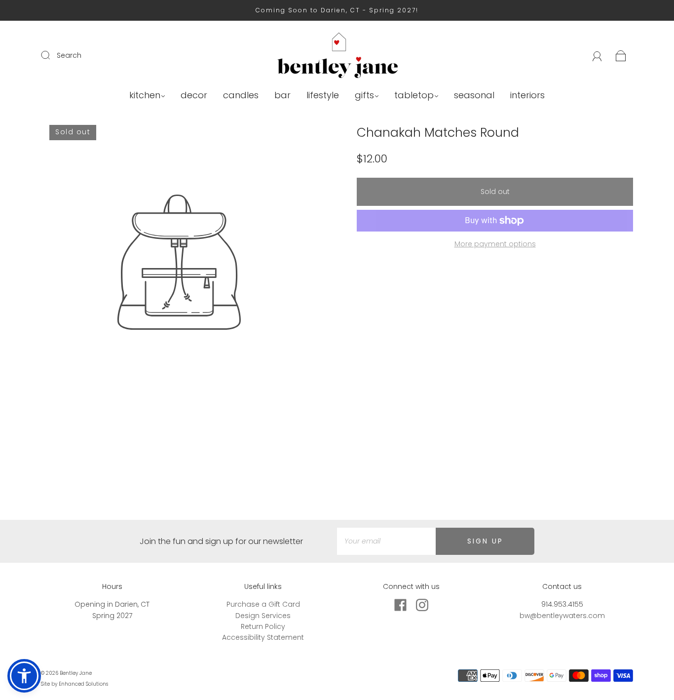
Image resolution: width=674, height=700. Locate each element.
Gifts (364, 95)
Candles (241, 95)
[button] (24, 675)
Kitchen (144, 95)
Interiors (527, 95)
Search (69, 55)
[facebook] (400, 605)
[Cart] (621, 55)
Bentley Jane (76, 673)
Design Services (263, 616)
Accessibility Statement (263, 637)
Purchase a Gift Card (263, 604)
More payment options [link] (495, 244)
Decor (194, 95)
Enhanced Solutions (83, 684)
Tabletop (414, 95)
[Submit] (52, 55)
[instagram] (422, 605)
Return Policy (263, 626)
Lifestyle (322, 95)
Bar (282, 95)
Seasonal (474, 95)
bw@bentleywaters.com (562, 616)
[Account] (597, 55)
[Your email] (386, 541)
